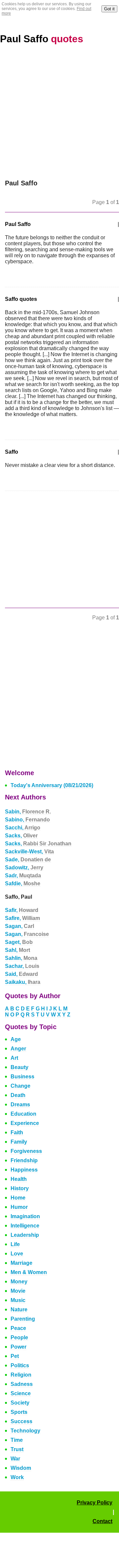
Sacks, (21, 835)
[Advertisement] (59, 116)
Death (18, 1095)
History (20, 1188)
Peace (18, 1328)
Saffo (11, 452)
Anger (18, 1048)
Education (23, 1114)
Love (17, 1253)
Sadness (22, 1384)
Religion (21, 1375)
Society (20, 1403)
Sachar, (22, 966)
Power (18, 1347)
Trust (17, 1449)
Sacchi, (22, 827)
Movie (18, 1291)
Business (22, 1076)
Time (17, 1440)
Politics (20, 1365)
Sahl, (17, 950)
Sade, (28, 859)
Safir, (21, 910)
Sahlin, (21, 958)
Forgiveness (26, 1151)
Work (17, 1477)
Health (19, 1179)
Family (19, 1142)
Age (16, 1039)
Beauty (19, 1067)
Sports (19, 1412)
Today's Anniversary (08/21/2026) (52, 785)
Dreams (20, 1104)
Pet (15, 1356)
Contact (102, 1521)
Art (14, 1058)
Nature (19, 1309)
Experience (25, 1123)
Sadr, (23, 875)
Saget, (19, 942)
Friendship (24, 1160)
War (15, 1458)
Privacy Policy (94, 1502)
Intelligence (25, 1225)
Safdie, (22, 883)
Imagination (25, 1216)
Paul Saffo (41, 38)
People (19, 1337)
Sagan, (19, 926)
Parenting (23, 1319)
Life (15, 1244)
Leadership (25, 1235)
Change (20, 1086)
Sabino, (27, 819)
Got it (109, 8)
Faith (17, 1132)
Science (21, 1393)
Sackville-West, (29, 851)
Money (19, 1281)
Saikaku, (22, 982)
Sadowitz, (24, 867)
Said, (21, 974)
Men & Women (29, 1272)
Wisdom (21, 1468)
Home (18, 1198)
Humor (19, 1207)
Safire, (22, 918)
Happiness (24, 1170)
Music (18, 1300)
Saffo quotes (21, 299)
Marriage (21, 1263)
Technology (25, 1431)
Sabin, (28, 811)
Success (21, 1421)
